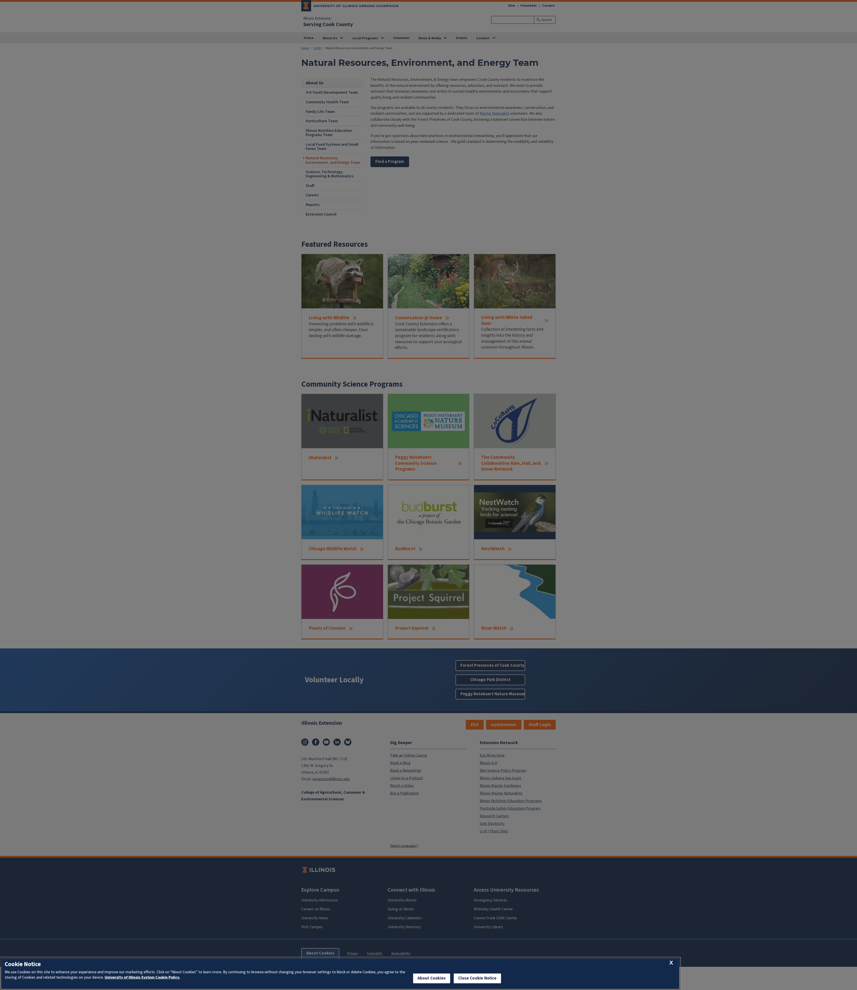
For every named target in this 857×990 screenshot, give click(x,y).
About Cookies (432, 978)
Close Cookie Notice (477, 978)
